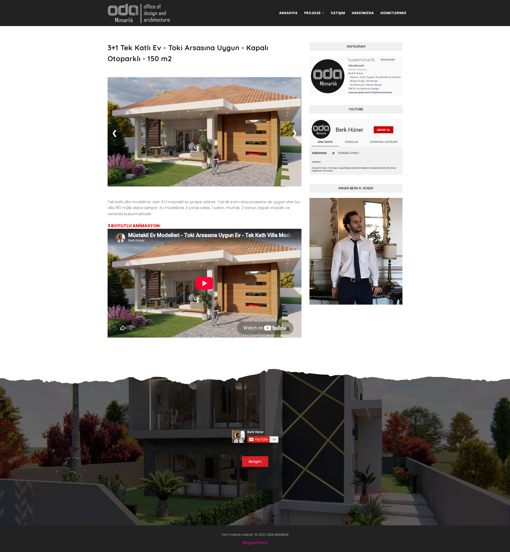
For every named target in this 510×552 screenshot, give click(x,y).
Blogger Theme (255, 542)
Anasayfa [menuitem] (288, 13)
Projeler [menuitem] (312, 13)
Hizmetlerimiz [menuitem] (393, 13)
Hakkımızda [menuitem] (363, 13)
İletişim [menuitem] (338, 13)
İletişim (255, 461)
